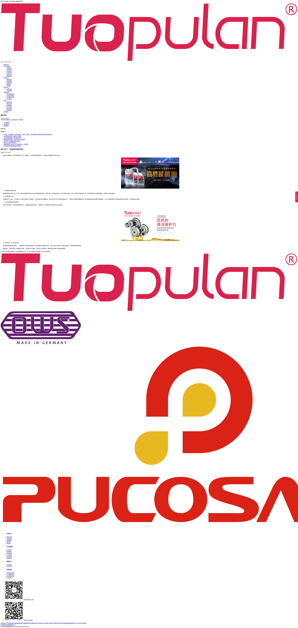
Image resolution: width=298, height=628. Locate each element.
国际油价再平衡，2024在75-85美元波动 (14, 139)
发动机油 (9, 81)
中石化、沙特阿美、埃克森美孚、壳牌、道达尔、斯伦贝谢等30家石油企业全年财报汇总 (28, 134)
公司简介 (9, 68)
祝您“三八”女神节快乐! (10, 142)
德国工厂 (13, 625)
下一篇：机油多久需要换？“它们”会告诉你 (38, 251)
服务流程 (9, 108)
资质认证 (9, 74)
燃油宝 (9, 84)
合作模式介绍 (10, 97)
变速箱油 (9, 82)
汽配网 (55, 623)
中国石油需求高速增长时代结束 (12, 146)
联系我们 (9, 69)
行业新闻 (9, 90)
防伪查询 (6, 124)
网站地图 (8, 625)
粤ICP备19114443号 (23, 626)
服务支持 (14, 119)
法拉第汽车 (40, 623)
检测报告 (9, 76)
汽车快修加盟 (10, 623)
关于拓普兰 (7, 66)
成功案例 (9, 105)
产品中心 (6, 77)
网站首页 (6, 64)
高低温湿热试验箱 (69, 623)
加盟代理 (6, 92)
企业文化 (9, 71)
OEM (5, 100)
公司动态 (9, 89)
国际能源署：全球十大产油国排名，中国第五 (16, 144)
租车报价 (46, 623)
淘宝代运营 (60, 623)
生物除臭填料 (26, 623)
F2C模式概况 (10, 95)
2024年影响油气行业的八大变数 (12, 136)
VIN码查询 (7, 122)
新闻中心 (6, 87)
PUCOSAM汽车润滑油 (80, 623)
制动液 (9, 86)
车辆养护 (20, 119)
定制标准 (9, 110)
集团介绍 (9, 102)
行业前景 (9, 99)
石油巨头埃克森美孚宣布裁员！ (12, 141)
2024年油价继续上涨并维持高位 (12, 137)
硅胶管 (51, 623)
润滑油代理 (34, 623)
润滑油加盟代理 (18, 623)
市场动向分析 (10, 94)
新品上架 (9, 79)
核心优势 (9, 103)
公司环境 (9, 73)
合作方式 (9, 107)
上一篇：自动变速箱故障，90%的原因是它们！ (13, 251)
